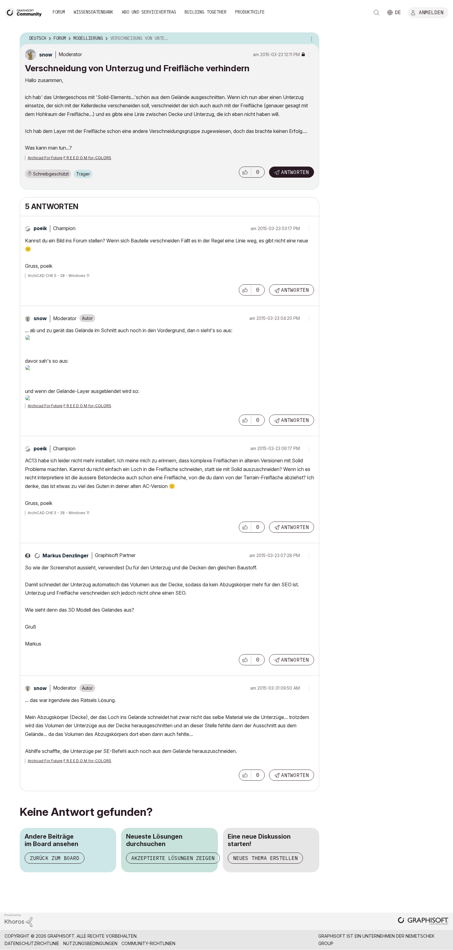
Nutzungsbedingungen (90, 943)
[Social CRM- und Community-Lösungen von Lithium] (18, 920)
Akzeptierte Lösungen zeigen (172, 858)
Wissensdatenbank (93, 12)
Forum (59, 12)
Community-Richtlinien (148, 943)
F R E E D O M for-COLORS (87, 157)
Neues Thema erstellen (265, 858)
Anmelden (431, 12)
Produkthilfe (250, 12)
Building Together (205, 12)
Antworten (295, 172)
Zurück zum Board (54, 858)
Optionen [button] (311, 38)
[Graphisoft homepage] (423, 921)
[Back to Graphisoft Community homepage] (25, 11)
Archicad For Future (45, 157)
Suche (376, 13)
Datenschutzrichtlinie (32, 943)
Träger (83, 173)
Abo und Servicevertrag (149, 12)
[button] (245, 172)
